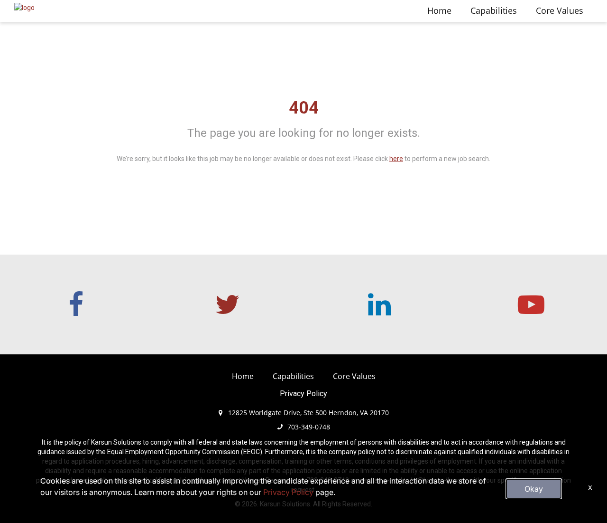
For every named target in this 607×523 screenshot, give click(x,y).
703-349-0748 (308, 426)
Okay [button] (533, 489)
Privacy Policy (303, 393)
